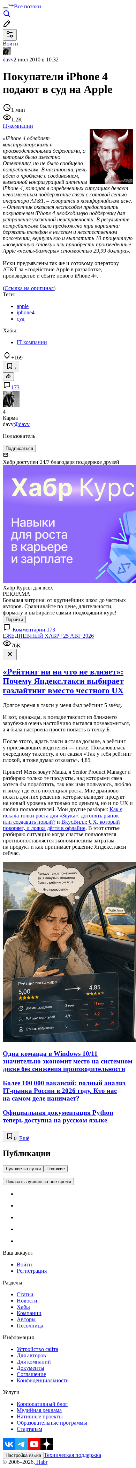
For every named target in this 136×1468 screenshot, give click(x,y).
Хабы (23, 1307)
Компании (29, 1313)
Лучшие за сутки (23, 1168)
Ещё (24, 1138)
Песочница (30, 1326)
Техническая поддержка (72, 1455)
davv (8, 59)
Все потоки (27, 6)
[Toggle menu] (5, 8)
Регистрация (32, 1271)
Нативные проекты (40, 1416)
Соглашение (31, 1374)
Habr (41, 1462)
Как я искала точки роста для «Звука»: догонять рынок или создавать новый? (62, 815)
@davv (22, 424)
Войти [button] (10, 43)
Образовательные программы (52, 1423)
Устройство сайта (37, 1349)
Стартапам (29, 1429)
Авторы (26, 1319)
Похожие (55, 1168)
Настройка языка (23, 1455)
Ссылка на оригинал (29, 288)
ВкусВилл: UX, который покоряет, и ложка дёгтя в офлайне (61, 825)
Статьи (25, 1294)
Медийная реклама (39, 1410)
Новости (27, 1301)
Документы (30, 1368)
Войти (24, 1264)
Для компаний (34, 1362)
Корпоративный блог (42, 1404)
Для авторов (31, 1355)
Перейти (14, 619)
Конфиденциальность (42, 1380)
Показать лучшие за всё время (38, 1181)
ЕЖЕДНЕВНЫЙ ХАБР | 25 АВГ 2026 (48, 636)
